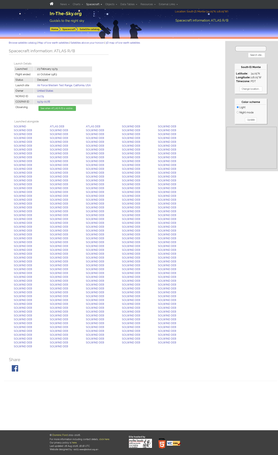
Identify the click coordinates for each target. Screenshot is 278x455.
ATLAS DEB (57, 126)
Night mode (246, 112)
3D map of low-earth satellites (123, 42)
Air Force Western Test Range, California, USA (64, 85)
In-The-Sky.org (66, 13)
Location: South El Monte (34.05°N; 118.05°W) (201, 11)
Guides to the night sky (67, 21)
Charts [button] (77, 4)
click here (104, 439)
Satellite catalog (89, 29)
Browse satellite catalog (23, 42)
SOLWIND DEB (131, 126)
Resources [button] (147, 4)
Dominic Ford (60, 435)
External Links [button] (167, 4)
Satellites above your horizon (87, 42)
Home (54, 29)
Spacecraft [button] (93, 4)
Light (242, 107)
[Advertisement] (251, 148)
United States (45, 90)
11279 (40, 96)
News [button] (64, 4)
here (74, 442)
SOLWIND (20, 126)
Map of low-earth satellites (53, 42)
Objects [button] (110, 4)
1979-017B (43, 101)
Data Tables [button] (127, 4)
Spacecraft (68, 29)
